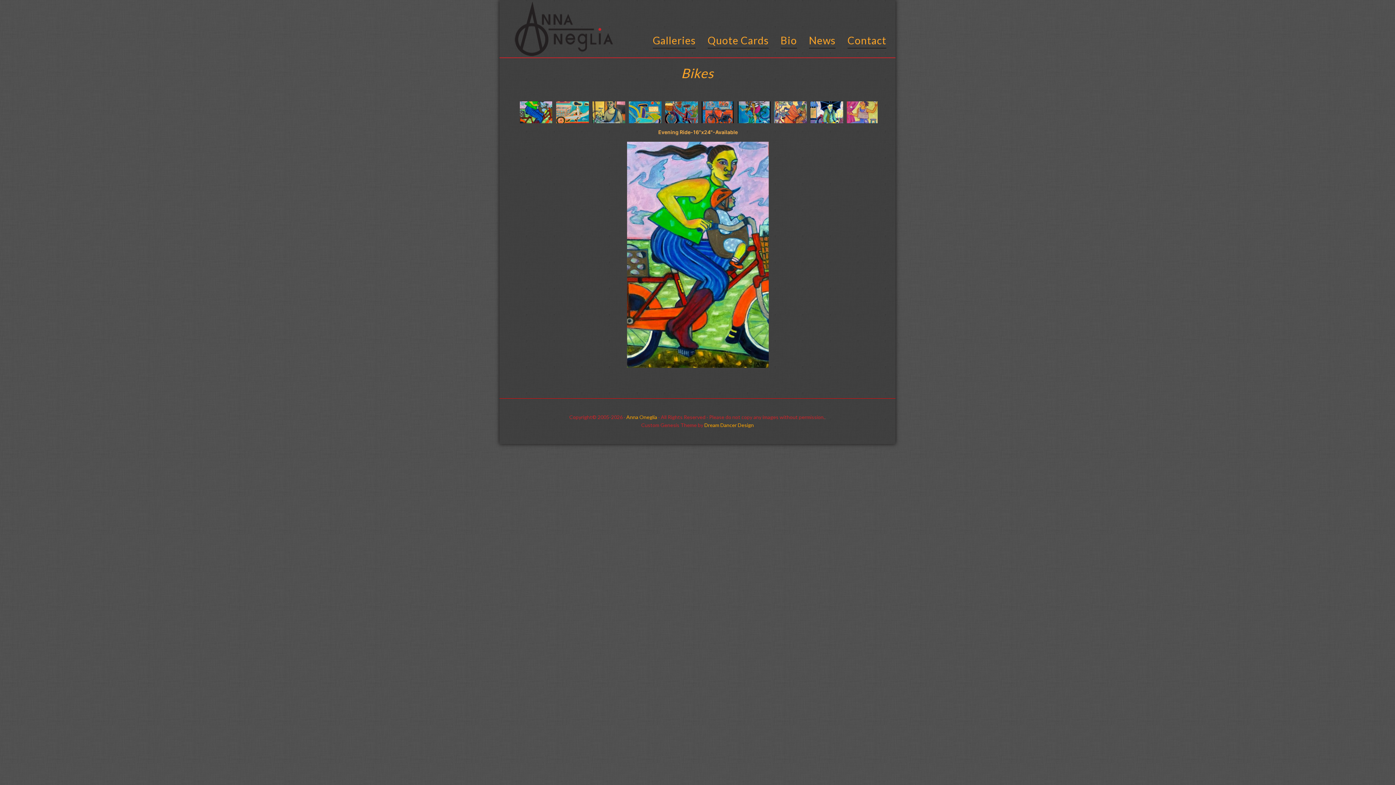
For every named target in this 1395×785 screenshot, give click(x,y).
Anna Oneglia (641, 417)
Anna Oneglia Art (561, 30)
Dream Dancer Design (729, 425)
